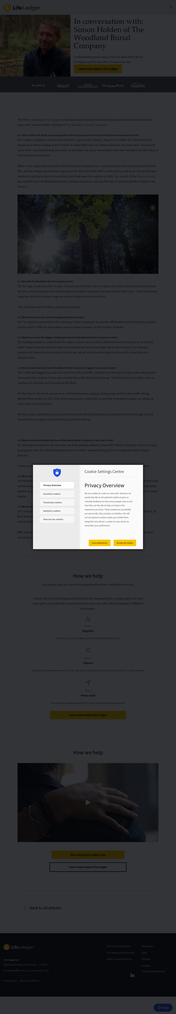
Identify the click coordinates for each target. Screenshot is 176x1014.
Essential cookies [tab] (51, 493)
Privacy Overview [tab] (52, 485)
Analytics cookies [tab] (51, 510)
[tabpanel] (108, 508)
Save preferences (99, 542)
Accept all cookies (125, 542)
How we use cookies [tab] (53, 519)
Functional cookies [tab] (52, 502)
